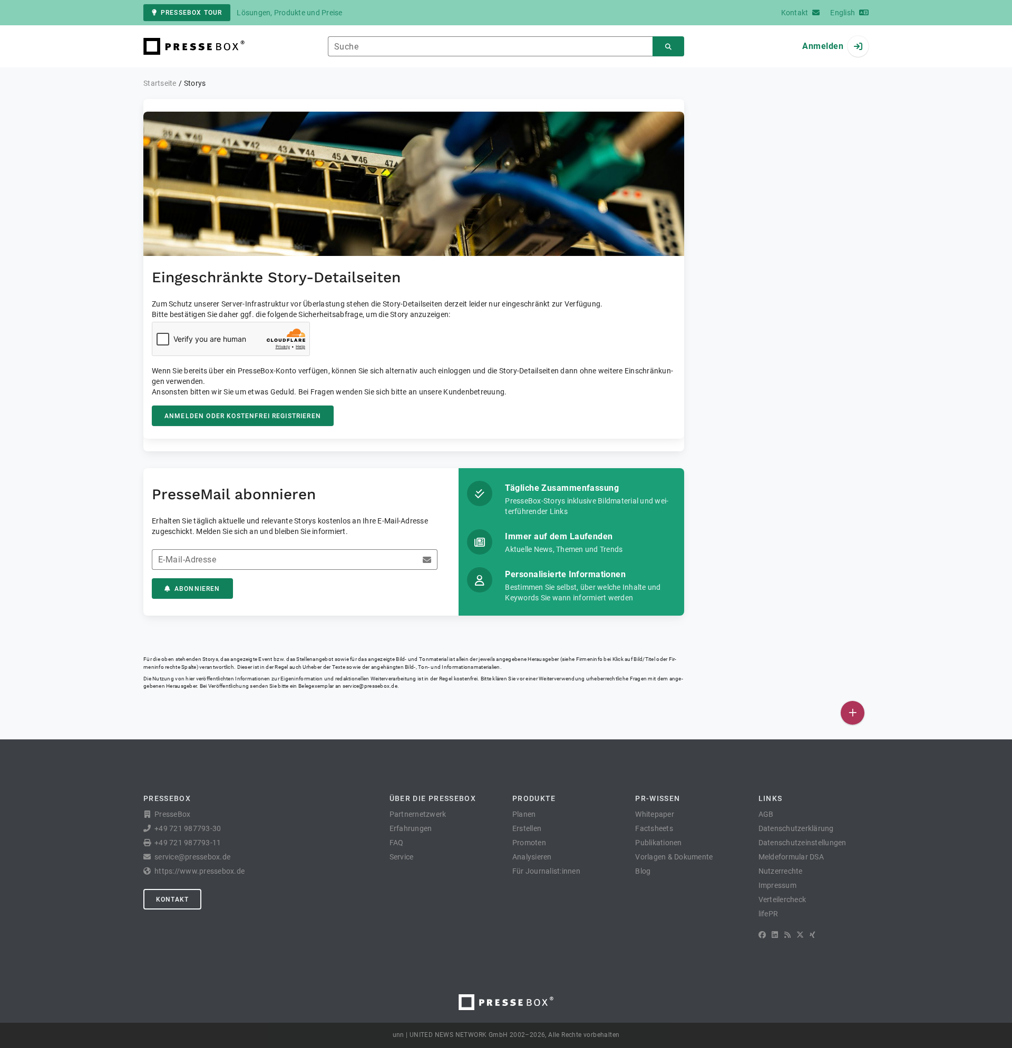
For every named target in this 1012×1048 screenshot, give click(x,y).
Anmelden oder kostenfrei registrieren (242, 416)
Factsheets (654, 828)
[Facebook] (762, 935)
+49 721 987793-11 (187, 842)
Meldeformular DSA (791, 857)
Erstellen (526, 828)
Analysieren (532, 857)
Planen (524, 814)
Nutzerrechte (780, 871)
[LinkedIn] (775, 935)
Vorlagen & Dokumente (674, 857)
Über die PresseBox (433, 798)
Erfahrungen (411, 828)
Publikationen (658, 842)
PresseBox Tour (191, 12)
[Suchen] (668, 46)
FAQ (397, 842)
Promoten (529, 842)
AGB (766, 814)
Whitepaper (654, 814)
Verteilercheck (782, 899)
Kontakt (172, 899)
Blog (642, 871)
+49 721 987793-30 (187, 828)
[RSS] (787, 935)
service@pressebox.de (370, 686)
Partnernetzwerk (418, 814)
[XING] (812, 935)
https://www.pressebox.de (199, 871)
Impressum (777, 885)
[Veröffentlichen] (852, 713)
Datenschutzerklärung (796, 828)
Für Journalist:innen (546, 871)
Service (402, 857)
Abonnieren (197, 588)
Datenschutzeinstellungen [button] (802, 842)
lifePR (768, 913)
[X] (800, 935)
